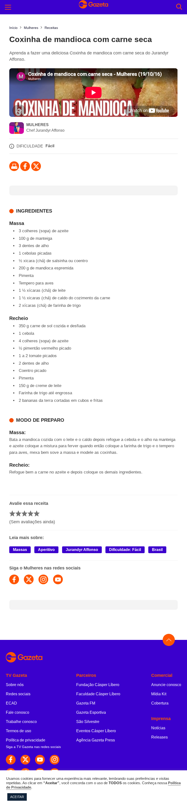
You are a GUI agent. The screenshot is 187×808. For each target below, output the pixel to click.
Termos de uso (18, 731)
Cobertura (159, 703)
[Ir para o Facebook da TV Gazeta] (25, 166)
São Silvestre (87, 722)
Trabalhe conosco (21, 722)
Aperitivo (46, 550)
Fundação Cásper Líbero (97, 685)
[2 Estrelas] (18, 513)
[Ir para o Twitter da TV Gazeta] (36, 166)
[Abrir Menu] (8, 7)
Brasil (157, 550)
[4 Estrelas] (31, 513)
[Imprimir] (14, 166)
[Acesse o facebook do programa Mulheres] (14, 579)
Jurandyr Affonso (82, 550)
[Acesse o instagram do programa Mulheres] (43, 579)
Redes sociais (18, 694)
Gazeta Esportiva (91, 712)
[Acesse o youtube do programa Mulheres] (58, 579)
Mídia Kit (158, 694)
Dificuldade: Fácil (125, 550)
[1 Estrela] (12, 513)
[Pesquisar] (179, 7)
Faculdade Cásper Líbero (98, 694)
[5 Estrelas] (37, 513)
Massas (20, 550)
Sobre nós (15, 685)
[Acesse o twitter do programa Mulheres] (29, 579)
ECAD (11, 703)
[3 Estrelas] (24, 513)
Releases (159, 737)
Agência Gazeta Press (95, 740)
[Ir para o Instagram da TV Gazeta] (54, 760)
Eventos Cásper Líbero (96, 731)
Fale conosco (17, 712)
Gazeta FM (85, 703)
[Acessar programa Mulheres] (16, 128)
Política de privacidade (25, 740)
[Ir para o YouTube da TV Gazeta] (40, 760)
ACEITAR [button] (17, 797)
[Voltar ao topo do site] (169, 640)
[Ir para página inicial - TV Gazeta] (93, 7)
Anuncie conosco (166, 685)
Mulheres (37, 125)
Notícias (158, 728)
